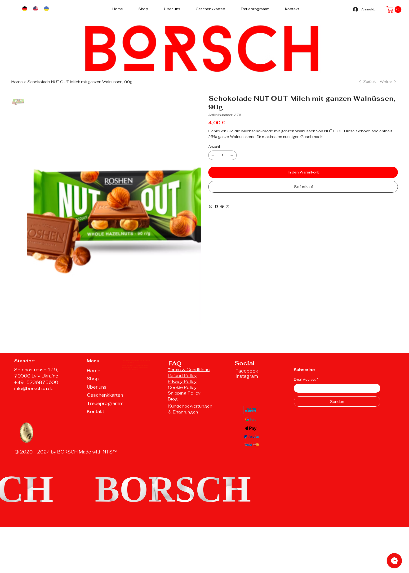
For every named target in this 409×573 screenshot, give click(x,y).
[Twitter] (227, 206)
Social (245, 363)
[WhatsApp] (210, 206)
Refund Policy (182, 375)
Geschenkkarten (105, 395)
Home (93, 371)
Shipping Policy (184, 393)
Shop (93, 379)
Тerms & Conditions (189, 369)
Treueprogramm (105, 403)
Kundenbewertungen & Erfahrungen (190, 409)
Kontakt (95, 411)
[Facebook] (216, 206)
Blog (173, 399)
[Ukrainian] (46, 8)
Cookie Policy (183, 387)
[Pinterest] (222, 206)
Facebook (247, 371)
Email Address (306, 379)
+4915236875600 (36, 382)
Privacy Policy (182, 381)
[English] (35, 8)
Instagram (247, 376)
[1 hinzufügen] (232, 155)
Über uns (97, 387)
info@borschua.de (33, 388)
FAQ (175, 363)
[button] (395, 9)
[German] (24, 8)
